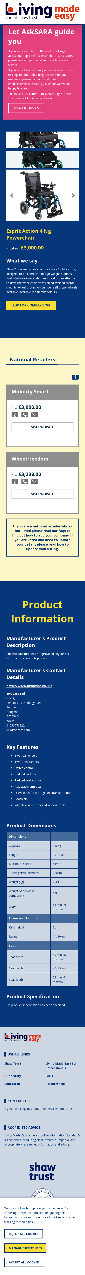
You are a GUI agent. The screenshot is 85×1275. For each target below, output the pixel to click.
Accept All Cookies (24, 1262)
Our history (12, 1076)
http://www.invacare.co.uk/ (29, 686)
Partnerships (55, 1084)
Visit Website (42, 427)
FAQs (49, 1076)
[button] (11, 195)
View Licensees (26, 108)
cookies (20, 1208)
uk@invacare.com (18, 730)
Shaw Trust (12, 1063)
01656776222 (15, 725)
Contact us (12, 1084)
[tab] (32, 356)
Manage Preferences (25, 1248)
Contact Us (65, 1109)
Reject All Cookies (23, 1234)
